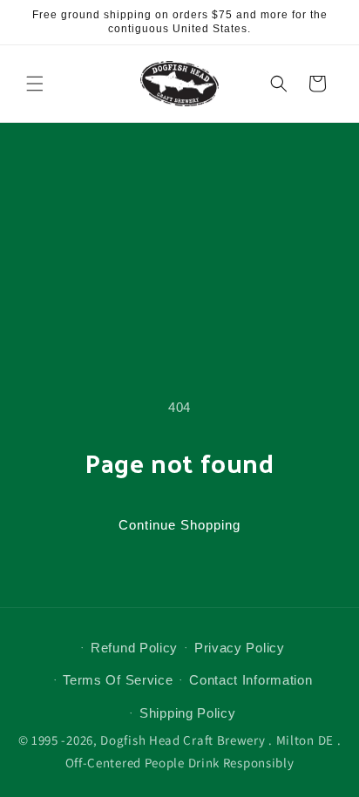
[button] (35, 83)
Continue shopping (179, 524)
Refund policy (134, 647)
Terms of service (118, 679)
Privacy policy (239, 647)
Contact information (250, 679)
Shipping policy (187, 713)
